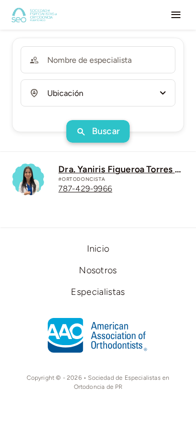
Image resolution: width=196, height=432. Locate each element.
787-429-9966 (85, 188)
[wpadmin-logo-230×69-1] (34, 10)
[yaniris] (28, 167)
